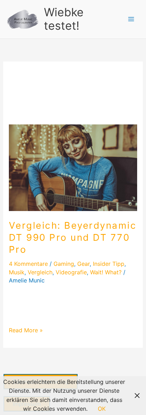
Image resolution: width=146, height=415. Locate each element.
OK (102, 408)
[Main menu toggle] (131, 19)
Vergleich (40, 272)
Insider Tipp (108, 263)
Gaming (64, 263)
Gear (83, 263)
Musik (16, 272)
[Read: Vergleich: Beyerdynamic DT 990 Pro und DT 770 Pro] (73, 167)
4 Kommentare (28, 263)
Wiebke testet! (64, 19)
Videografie (71, 272)
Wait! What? (106, 272)
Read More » (26, 330)
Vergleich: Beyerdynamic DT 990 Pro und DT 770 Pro (73, 237)
